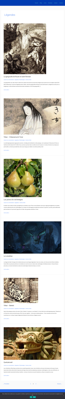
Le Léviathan (8, 256)
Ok (31, 397)
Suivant (59, 383)
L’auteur (55, 2)
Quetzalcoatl (8, 362)
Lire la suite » (6, 89)
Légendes (17, 79)
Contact (61, 2)
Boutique (50, 2)
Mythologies (22, 79)
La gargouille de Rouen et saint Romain (17, 77)
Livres (45, 2)
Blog (41, 2)
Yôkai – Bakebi (9, 305)
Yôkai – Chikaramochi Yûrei (13, 137)
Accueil (36, 2)
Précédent (6, 383)
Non (34, 397)
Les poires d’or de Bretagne (13, 200)
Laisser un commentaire (9, 79)
